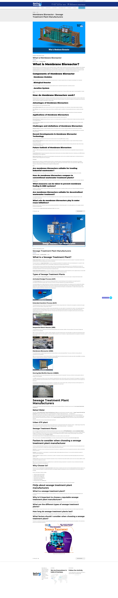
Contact (74, 7)
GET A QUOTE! (81, 7)
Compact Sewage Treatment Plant (67, 416)
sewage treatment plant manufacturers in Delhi (47, 208)
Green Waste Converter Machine (46, 437)
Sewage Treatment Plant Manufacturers (52, 251)
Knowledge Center (62, 7)
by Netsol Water (42, 61)
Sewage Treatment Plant (38, 55)
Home (38, 7)
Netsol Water (39, 410)
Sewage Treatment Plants (45, 428)
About (42, 7)
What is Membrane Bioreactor (47, 58)
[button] (111, 297)
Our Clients (54, 7)
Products (69, 7)
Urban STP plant (40, 422)
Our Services (48, 7)
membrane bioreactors (36, 69)
